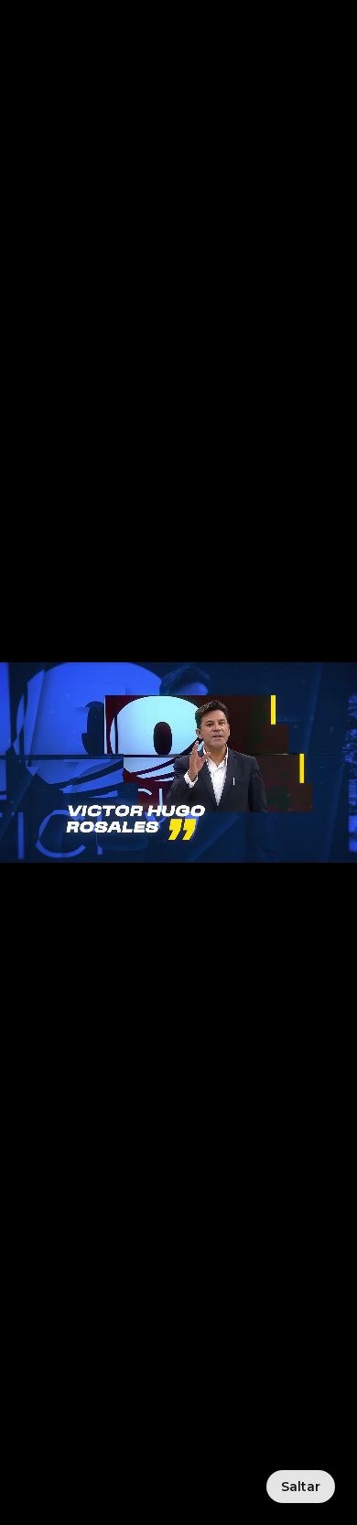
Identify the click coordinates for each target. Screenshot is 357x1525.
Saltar (300, 1486)
